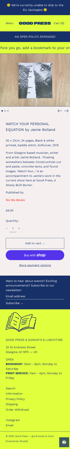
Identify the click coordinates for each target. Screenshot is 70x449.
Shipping (12, 404)
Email (9, 425)
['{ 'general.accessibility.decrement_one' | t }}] (6, 228)
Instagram (13, 420)
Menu (9, 23)
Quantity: (12, 220)
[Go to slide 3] (8, 111)
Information (14, 393)
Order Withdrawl (17, 409)
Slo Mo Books (15, 200)
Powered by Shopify (17, 441)
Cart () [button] (59, 23)
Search (10, 388)
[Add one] (19, 228)
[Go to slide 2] (5, 111)
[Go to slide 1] (2, 111)
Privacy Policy (15, 399)
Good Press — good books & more (34, 436)
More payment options (35, 265)
